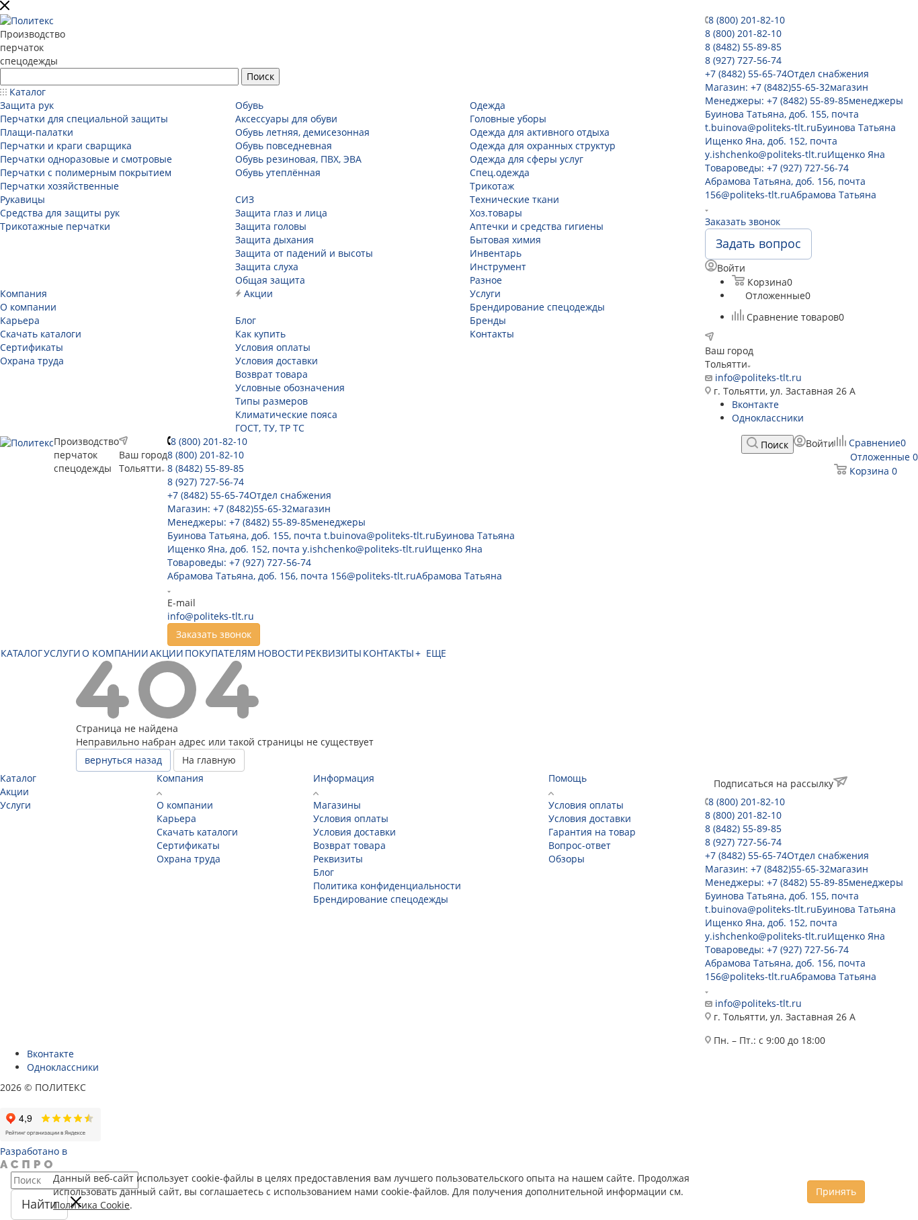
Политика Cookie (91, 1204)
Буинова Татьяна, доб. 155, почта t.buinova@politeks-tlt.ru (800, 121)
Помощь (567, 778)
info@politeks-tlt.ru (758, 377)
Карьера (176, 818)
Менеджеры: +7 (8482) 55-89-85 (804, 100)
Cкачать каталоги (197, 831)
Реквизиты (338, 858)
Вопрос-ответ (579, 845)
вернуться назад (123, 760)
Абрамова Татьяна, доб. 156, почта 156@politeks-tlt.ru (790, 188)
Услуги (15, 805)
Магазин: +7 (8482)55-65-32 (786, 87)
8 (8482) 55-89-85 (743, 46)
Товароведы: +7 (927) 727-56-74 (777, 167)
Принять (836, 1191)
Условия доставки (354, 831)
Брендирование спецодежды (380, 899)
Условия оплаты (350, 818)
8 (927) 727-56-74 (743, 60)
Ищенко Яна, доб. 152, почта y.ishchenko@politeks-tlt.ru (795, 147)
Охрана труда (188, 858)
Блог (323, 872)
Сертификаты (188, 845)
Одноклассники (768, 417)
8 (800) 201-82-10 (746, 19)
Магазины (337, 805)
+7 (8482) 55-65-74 (787, 73)
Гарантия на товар (592, 831)
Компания (180, 778)
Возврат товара (349, 845)
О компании (185, 805)
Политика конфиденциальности (387, 885)
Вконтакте (755, 404)
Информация (343, 778)
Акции (14, 791)
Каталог (18, 778)
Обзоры (566, 858)
